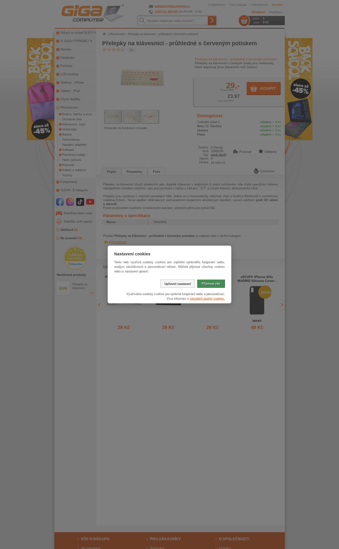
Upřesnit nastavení (177, 284)
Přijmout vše (211, 283)
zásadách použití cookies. (207, 298)
